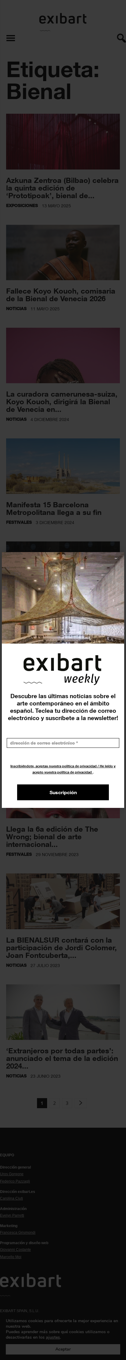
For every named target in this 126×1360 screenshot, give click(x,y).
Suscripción (63, 792)
